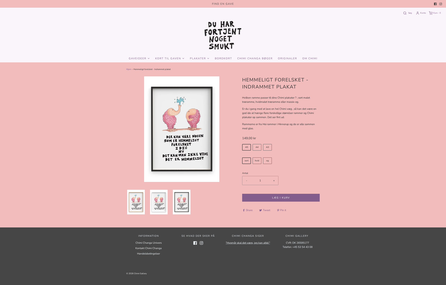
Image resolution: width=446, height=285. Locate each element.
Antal (245, 173)
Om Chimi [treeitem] (309, 58)
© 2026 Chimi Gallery (136, 273)
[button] (136, 202)
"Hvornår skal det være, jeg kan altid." (248, 243)
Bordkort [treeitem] (223, 58)
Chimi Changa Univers (149, 243)
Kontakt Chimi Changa (148, 248)
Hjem (128, 69)
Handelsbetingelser (148, 253)
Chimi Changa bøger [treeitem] (255, 58)
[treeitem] (139, 58)
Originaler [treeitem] (287, 58)
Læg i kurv (281, 197)
